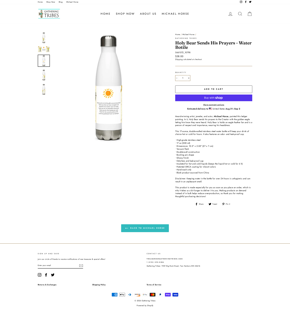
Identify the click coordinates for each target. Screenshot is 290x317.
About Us (148, 14)
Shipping (179, 59)
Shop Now (50, 2)
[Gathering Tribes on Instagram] (39, 275)
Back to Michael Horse (147, 228)
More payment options (213, 104)
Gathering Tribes (186, 38)
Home (40, 2)
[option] (108, 88)
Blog (61, 2)
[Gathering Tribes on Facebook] (46, 275)
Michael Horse (175, 14)
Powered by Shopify (145, 305)
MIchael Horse (72, 2)
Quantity (180, 72)
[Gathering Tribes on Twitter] (53, 275)
